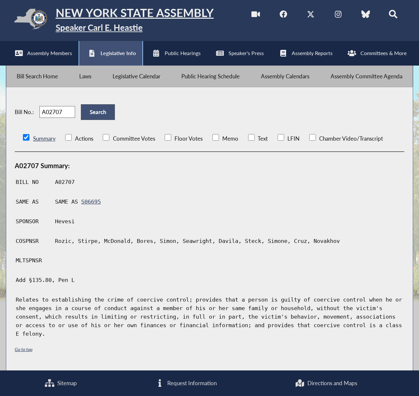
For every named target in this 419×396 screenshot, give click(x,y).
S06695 (91, 201)
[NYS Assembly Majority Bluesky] (365, 16)
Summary (44, 138)
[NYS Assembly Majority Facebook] (283, 16)
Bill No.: (24, 112)
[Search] (393, 16)
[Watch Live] (255, 16)
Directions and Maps (331, 383)
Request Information (191, 383)
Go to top (23, 349)
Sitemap (66, 383)
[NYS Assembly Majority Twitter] (310, 16)
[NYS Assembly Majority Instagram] (338, 16)
